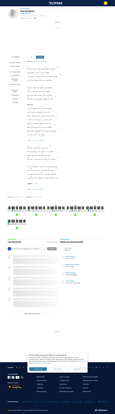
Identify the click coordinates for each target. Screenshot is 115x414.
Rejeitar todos (57, 369)
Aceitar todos (38, 369)
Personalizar (77, 369)
